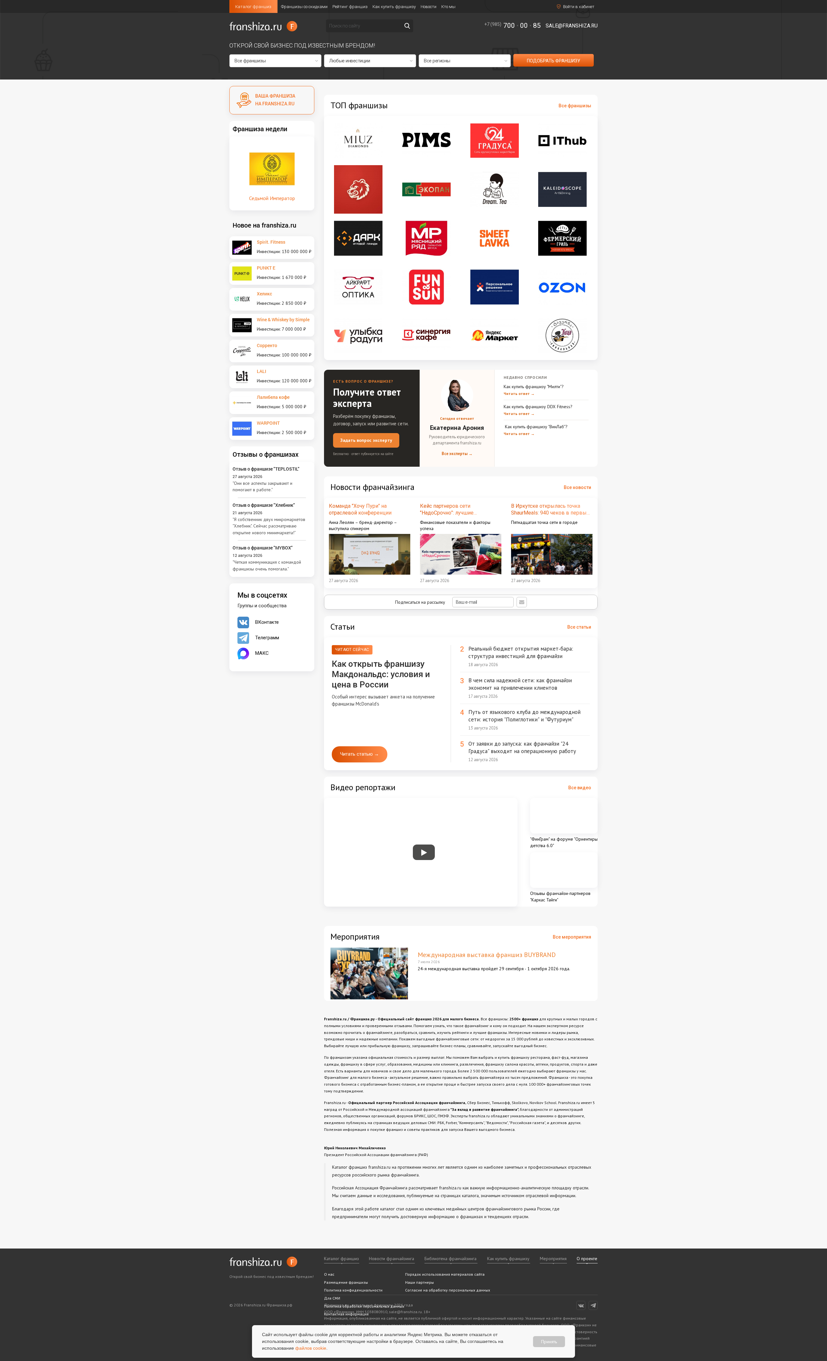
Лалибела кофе (273, 397)
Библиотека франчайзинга (450, 1258)
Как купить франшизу (394, 6)
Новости (428, 6)
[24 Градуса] (494, 140)
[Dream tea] (494, 189)
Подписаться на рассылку (420, 602)
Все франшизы (575, 105)
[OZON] (563, 287)
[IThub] (563, 140)
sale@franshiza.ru (572, 26)
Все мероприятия (572, 937)
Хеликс (264, 294)
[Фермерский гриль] (563, 238)
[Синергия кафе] (426, 335)
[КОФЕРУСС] (358, 189)
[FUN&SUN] (426, 287)
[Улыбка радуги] (358, 335)
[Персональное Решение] (494, 287)
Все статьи (579, 627)
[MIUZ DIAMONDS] (358, 140)
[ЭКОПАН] (426, 189)
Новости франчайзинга (391, 1258)
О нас (329, 1274)
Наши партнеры (419, 1282)
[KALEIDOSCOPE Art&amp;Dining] (563, 189)
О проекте (587, 1258)
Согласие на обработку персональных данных (447, 1290)
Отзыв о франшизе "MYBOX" (263, 548)
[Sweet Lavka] (494, 238)
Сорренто (267, 345)
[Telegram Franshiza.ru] (593, 1305)
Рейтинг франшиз (350, 6)
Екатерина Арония (457, 428)
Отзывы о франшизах (265, 454)
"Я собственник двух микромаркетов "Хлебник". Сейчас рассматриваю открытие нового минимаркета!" (269, 526)
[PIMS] (426, 140)
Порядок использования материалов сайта (445, 1274)
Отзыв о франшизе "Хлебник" (264, 505)
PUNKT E (266, 268)
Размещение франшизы (346, 1282)
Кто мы (448, 6)
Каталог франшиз (253, 6)
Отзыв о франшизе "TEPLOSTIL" (266, 469)
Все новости (577, 487)
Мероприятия (553, 1258)
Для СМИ (332, 1298)
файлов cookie (310, 1348)
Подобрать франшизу (553, 60)
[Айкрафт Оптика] (358, 287)
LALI (261, 371)
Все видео (579, 787)
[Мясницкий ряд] (426, 238)
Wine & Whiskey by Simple (283, 319)
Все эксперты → (457, 453)
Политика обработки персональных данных (364, 1306)
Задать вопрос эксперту (366, 440)
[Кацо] (563, 335)
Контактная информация (346, 1314)
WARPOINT (268, 423)
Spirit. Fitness (271, 242)
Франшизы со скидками (304, 6)
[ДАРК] (358, 238)
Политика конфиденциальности (353, 1290)
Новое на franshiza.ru (264, 225)
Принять (549, 1341)
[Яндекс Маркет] (494, 335)
